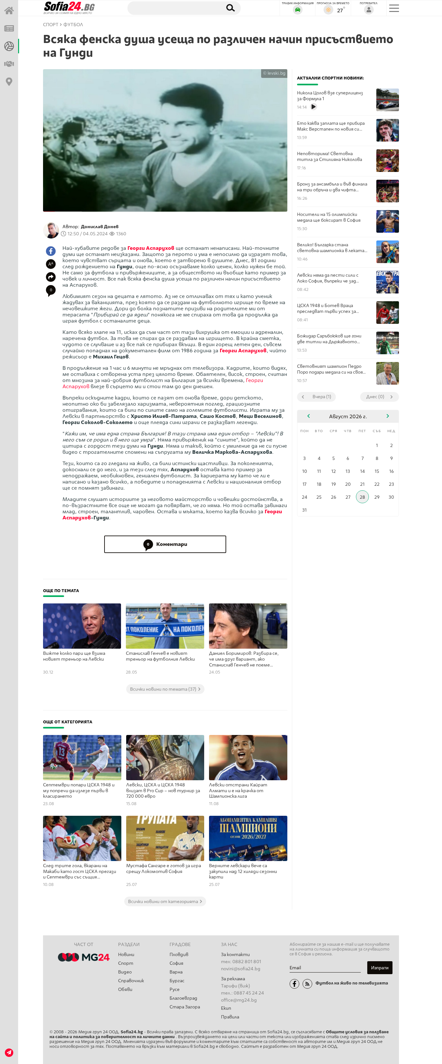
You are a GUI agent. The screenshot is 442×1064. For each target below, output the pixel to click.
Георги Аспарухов (150, 248)
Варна (176, 972)
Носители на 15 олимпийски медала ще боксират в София (328, 217)
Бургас (177, 981)
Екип (226, 1008)
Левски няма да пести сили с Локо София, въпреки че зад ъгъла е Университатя (328, 278)
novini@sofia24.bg (240, 969)
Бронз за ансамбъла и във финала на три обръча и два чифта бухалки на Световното (332, 187)
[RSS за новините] (307, 984)
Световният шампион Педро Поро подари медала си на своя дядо (330, 369)
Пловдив (179, 954)
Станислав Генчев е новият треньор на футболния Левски (160, 656)
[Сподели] (51, 277)
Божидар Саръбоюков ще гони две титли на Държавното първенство (329, 339)
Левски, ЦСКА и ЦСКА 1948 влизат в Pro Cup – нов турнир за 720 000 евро (163, 790)
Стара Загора (185, 1007)
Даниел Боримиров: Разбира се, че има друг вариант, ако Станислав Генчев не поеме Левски (244, 659)
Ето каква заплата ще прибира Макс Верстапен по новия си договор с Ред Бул (331, 126)
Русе (175, 989)
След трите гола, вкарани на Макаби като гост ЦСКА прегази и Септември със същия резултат (79, 871)
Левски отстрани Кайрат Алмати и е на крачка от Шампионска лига (238, 790)
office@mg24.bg (239, 1000)
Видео (125, 972)
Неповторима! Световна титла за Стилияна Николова (329, 156)
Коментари (167, 544)
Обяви (125, 989)
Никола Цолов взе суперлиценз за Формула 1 (330, 95)
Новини (126, 954)
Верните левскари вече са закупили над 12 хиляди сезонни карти (243, 871)
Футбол (73, 24)
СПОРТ (51, 24)
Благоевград (183, 998)
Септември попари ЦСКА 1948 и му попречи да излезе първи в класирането (79, 790)
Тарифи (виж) (235, 986)
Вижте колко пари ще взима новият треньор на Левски (74, 656)
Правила (230, 1017)
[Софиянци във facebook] (294, 984)
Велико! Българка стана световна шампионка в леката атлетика (330, 247)
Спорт (125, 963)
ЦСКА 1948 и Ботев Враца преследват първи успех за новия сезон (326, 308)
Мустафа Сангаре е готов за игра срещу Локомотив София (163, 868)
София (176, 963)
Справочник (131, 981)
